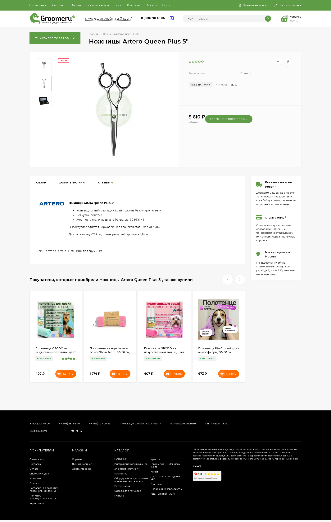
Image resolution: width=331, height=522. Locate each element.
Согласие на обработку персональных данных (43, 489)
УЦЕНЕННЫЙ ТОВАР (163, 493)
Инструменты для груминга (130, 464)
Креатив (155, 459)
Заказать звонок (290, 5)
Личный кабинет (82, 464)
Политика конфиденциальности (42, 497)
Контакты (133, 5)
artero (62, 251)
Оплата (76, 5)
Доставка (58, 5)
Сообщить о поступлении (229, 119)
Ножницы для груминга (85, 251)
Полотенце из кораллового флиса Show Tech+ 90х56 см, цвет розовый (110, 352)
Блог (118, 5)
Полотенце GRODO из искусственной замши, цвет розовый (164, 352)
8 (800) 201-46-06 (153, 18)
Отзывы (151, 5)
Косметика (120, 473)
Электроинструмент (126, 468)
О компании (38, 5)
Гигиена (119, 495)
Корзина (77, 459)
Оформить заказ (81, 468)
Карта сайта (36, 503)
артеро (51, 251)
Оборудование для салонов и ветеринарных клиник (131, 480)
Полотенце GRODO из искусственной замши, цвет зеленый (55, 352)
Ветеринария (122, 486)
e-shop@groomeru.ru (183, 423)
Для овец (156, 484)
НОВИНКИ (120, 459)
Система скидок (97, 5)
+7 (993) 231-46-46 (69, 423)
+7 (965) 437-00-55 (99, 423)
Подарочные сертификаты (166, 488)
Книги (154, 471)
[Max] (172, 18)
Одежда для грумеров (127, 490)
